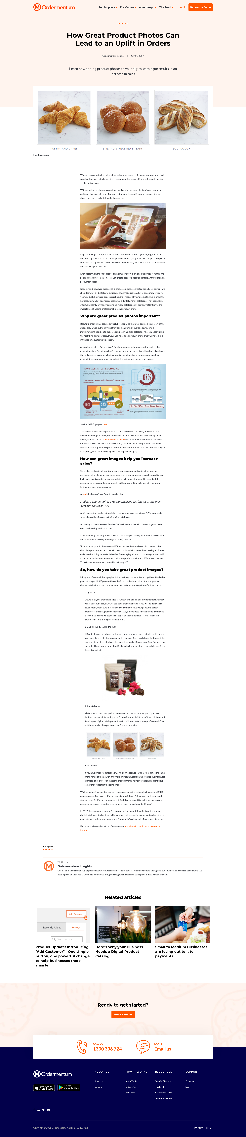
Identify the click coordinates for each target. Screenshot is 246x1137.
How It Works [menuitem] (131, 1081)
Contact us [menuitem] (190, 1081)
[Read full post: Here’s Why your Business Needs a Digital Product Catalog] (123, 924)
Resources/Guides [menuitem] (163, 1092)
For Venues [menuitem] (127, 7)
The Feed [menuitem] (165, 7)
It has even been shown (114, 439)
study (85, 494)
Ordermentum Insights (113, 55)
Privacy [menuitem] (198, 1127)
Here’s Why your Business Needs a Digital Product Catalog (119, 951)
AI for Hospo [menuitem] (146, 7)
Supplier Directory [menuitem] (163, 1081)
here (105, 424)
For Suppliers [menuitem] (107, 7)
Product (123, 24)
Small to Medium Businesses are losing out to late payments (181, 951)
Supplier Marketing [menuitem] (163, 1098)
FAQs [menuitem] (187, 1087)
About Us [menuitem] (99, 1081)
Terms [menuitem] (209, 1127)
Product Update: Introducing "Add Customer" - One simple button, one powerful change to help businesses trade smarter (63, 956)
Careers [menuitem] (98, 1087)
